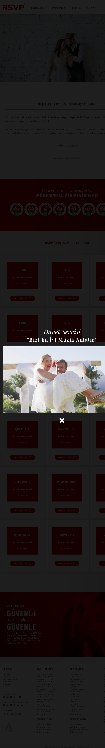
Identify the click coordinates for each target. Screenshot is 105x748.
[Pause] (6, 409)
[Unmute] (11, 409)
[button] (61, 420)
